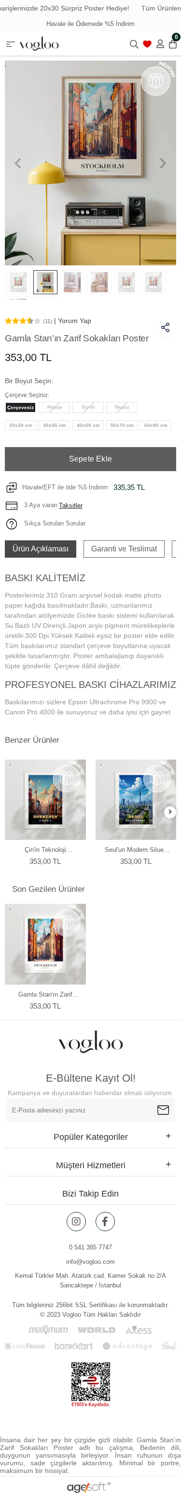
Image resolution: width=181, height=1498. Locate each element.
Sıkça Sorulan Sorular (53, 523)
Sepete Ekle (90, 459)
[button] (17, 163)
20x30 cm (20, 425)
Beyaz (122, 407)
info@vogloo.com (90, 1261)
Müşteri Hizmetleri (90, 1165)
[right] (170, 812)
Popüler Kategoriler (91, 1137)
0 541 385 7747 (90, 1247)
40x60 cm (88, 425)
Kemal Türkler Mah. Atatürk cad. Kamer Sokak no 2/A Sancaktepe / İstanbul (90, 1280)
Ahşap (54, 407)
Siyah (88, 407)
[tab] (40, 549)
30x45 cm (54, 425)
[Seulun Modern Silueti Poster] (136, 800)
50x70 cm (122, 425)
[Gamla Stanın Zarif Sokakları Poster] (45, 944)
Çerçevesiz (20, 407)
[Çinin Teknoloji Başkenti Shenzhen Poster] (45, 800)
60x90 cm (155, 425)
